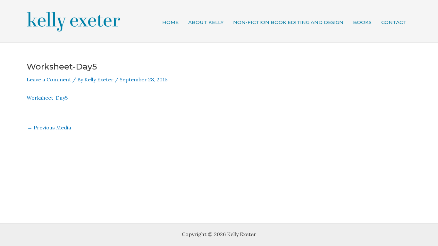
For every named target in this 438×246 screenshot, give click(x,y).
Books (362, 22)
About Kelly (205, 22)
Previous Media (49, 127)
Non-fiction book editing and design (288, 22)
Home (170, 22)
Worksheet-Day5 (47, 97)
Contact (394, 22)
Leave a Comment (49, 79)
